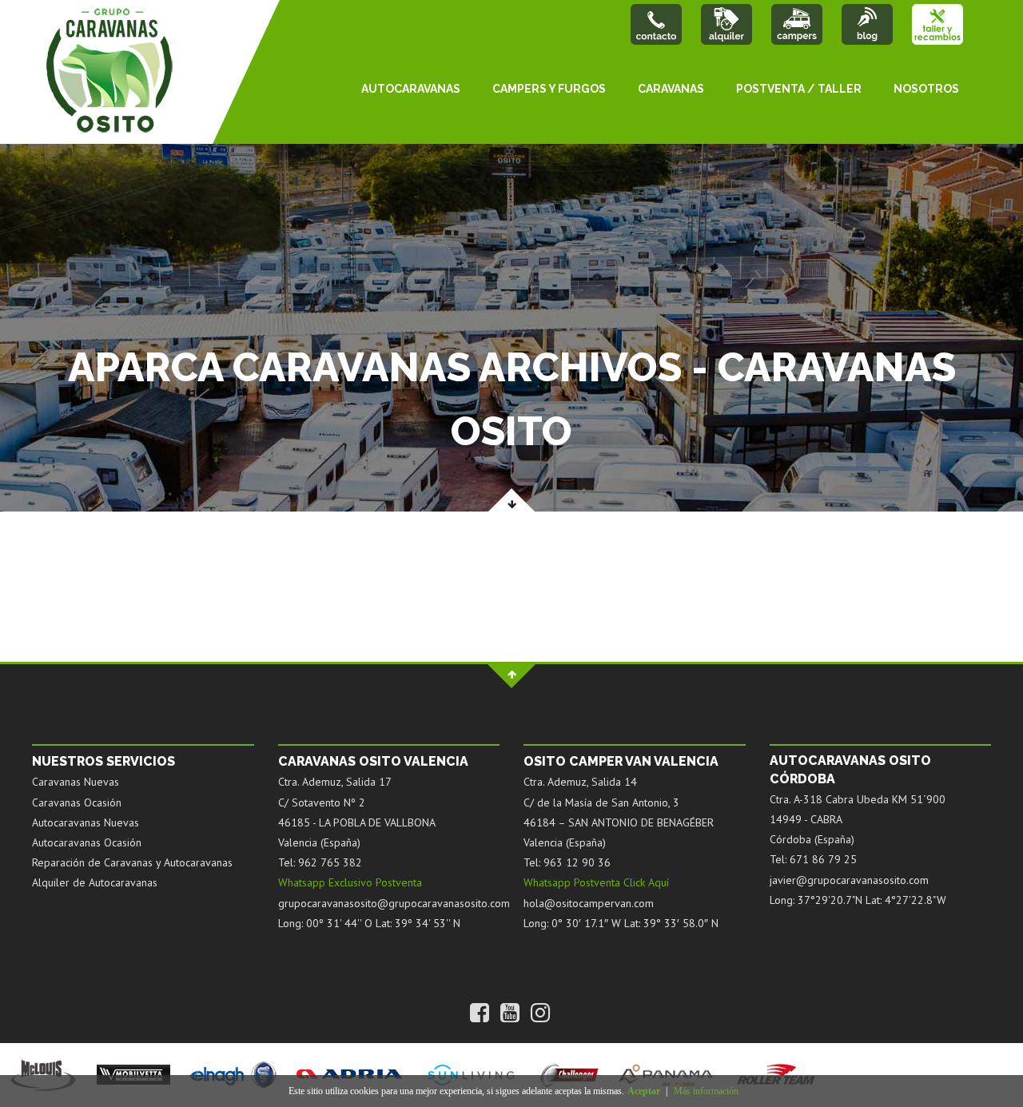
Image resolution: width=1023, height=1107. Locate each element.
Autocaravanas (410, 88)
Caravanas (671, 88)
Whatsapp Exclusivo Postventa (350, 882)
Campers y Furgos (549, 88)
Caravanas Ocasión (76, 802)
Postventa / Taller (799, 88)
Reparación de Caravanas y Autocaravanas (132, 862)
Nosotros (926, 88)
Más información (706, 1091)
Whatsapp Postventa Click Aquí (596, 882)
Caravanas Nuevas (75, 782)
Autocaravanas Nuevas (85, 822)
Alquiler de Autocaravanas (94, 882)
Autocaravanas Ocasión (86, 842)
